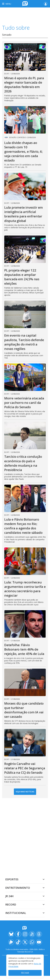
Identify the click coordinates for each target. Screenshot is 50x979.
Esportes (11, 879)
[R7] (25, 928)
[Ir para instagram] (25, 934)
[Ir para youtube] (39, 942)
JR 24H (9, 896)
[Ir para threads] (39, 934)
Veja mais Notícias (25, 791)
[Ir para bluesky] (11, 934)
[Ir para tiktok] (18, 942)
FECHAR (25, 972)
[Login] (45, 3)
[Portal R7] (25, 3)
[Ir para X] (25, 942)
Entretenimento (17, 888)
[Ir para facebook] (18, 934)
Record (10, 904)
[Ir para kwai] (32, 934)
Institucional (15, 913)
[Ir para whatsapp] (32, 942)
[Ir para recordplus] (11, 942)
